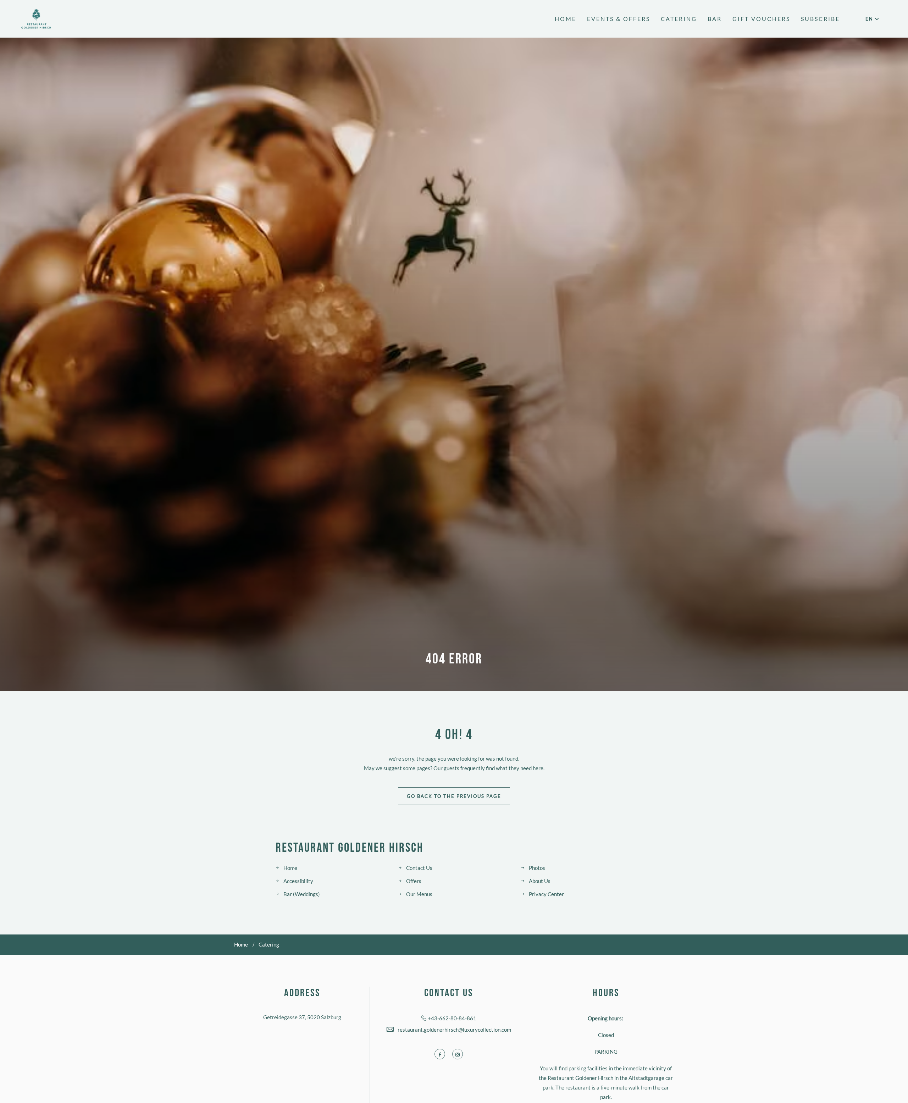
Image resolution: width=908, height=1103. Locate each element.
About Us (539, 881)
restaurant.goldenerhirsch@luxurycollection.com (454, 1029)
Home (290, 868)
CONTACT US (448, 993)
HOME (565, 18)
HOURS (606, 993)
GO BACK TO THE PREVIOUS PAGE (454, 796)
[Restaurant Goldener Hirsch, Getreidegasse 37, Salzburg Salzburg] (36, 19)
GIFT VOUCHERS (761, 18)
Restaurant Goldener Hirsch (349, 848)
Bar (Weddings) (301, 894)
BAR (715, 18)
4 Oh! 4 (454, 734)
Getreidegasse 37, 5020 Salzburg (302, 1017)
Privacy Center (546, 894)
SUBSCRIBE (820, 18)
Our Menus (419, 894)
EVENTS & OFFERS (618, 18)
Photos (537, 868)
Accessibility (298, 881)
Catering (269, 944)
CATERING (679, 18)
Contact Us (419, 868)
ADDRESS (302, 993)
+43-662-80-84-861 (452, 1018)
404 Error (454, 659)
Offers (413, 881)
